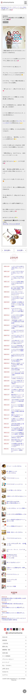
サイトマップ (5, 662)
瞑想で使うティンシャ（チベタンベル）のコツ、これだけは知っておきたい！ (17, 396)
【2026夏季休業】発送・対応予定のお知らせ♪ (12, 603)
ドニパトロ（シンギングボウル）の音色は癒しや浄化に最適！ (17, 373)
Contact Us (5, 671)
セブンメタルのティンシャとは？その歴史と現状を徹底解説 (17, 411)
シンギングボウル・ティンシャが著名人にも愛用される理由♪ (17, 327)
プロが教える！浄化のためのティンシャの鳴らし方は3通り (17, 391)
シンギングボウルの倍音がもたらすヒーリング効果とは (17, 351)
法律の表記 (5, 653)
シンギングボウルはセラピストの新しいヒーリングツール (17, 332)
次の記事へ (20, 250)
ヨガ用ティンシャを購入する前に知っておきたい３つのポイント (17, 420)
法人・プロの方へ (6, 665)
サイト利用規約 (6, 656)
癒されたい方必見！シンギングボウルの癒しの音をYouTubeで (17, 365)
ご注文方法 (5, 643)
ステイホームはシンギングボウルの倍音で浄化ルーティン (17, 337)
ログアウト (5, 675)
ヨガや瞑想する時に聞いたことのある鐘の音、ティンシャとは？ (17, 445)
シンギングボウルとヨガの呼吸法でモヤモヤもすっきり (17, 356)
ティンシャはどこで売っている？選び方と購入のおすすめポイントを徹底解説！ (17, 429)
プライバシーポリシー (8, 659)
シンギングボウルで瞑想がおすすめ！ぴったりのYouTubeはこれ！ (17, 317)
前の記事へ (7, 250)
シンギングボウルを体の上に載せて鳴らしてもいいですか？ (17, 268)
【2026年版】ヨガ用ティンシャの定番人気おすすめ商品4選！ (17, 322)
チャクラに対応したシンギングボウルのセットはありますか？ (17, 298)
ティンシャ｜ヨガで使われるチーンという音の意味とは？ (17, 406)
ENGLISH (4, 637)
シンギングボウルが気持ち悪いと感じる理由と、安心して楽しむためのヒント (17, 288)
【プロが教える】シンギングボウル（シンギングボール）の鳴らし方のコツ (17, 342)
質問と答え (5, 646)
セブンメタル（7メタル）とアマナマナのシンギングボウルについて (17, 293)
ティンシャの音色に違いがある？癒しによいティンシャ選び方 (17, 382)
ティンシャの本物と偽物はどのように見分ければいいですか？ (17, 283)
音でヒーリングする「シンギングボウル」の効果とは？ (17, 450)
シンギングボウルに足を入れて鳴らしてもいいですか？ (17, 273)
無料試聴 (4, 640)
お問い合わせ (5, 668)
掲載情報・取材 (6, 649)
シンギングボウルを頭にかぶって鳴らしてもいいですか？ (17, 278)
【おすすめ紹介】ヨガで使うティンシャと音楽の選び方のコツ (17, 401)
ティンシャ (5, 22)
